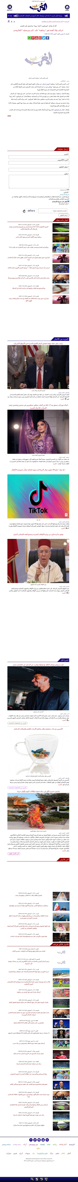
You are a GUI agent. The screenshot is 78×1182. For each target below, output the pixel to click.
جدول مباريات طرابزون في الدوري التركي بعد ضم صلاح (29, 1053)
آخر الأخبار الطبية (14, 853)
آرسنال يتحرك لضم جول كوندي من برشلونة (29, 992)
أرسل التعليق (63, 215)
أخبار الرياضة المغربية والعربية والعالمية (52, 21)
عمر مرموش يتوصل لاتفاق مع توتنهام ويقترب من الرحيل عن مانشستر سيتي (38, 664)
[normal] (11, 21)
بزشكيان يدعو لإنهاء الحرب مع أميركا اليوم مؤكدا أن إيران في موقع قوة (28, 905)
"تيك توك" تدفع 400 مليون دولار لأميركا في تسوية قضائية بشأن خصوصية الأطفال (38, 470)
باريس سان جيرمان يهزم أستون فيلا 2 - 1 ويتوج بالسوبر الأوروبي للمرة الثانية (29, 267)
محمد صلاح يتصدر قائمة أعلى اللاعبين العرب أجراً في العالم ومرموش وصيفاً (28, 278)
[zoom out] (14, 21)
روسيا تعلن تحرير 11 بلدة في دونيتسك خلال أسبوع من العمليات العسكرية (47, 15)
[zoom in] (9, 21)
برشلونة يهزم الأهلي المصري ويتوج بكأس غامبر (29, 237)
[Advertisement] (38, 132)
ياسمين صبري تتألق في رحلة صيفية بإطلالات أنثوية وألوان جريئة (38, 791)
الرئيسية (66, 21)
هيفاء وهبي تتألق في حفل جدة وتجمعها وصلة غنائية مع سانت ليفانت (28, 936)
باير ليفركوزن (57, 110)
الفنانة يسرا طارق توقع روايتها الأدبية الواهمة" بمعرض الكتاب (28, 951)
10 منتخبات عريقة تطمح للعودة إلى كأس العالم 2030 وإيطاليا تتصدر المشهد (28, 1033)
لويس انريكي (46, 84)
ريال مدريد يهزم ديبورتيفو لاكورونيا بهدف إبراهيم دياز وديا (28, 1115)
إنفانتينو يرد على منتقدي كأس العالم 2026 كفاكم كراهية (29, 1023)
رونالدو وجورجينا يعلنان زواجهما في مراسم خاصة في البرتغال (28, 288)
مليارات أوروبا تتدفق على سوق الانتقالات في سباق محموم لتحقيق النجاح (28, 1002)
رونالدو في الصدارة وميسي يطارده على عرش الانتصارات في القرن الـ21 (29, 247)
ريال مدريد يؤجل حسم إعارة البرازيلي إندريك (28, 1063)
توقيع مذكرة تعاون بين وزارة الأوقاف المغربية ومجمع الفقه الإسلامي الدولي (38, 534)
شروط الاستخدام (64, 194)
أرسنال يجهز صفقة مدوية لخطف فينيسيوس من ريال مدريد (29, 1043)
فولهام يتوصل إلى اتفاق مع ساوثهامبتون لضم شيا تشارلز (28, 1125)
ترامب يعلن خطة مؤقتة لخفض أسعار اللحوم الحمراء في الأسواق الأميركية (38, 343)
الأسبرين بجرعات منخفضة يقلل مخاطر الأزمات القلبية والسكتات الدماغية (38, 729)
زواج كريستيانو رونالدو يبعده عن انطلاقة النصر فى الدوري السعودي (28, 1074)
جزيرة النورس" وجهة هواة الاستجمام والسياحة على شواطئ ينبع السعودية (29, 971)
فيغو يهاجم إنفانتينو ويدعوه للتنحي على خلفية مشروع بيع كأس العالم (28, 1084)
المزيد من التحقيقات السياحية (17, 723)
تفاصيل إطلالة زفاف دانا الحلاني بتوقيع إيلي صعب (28, 895)
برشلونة (58, 93)
